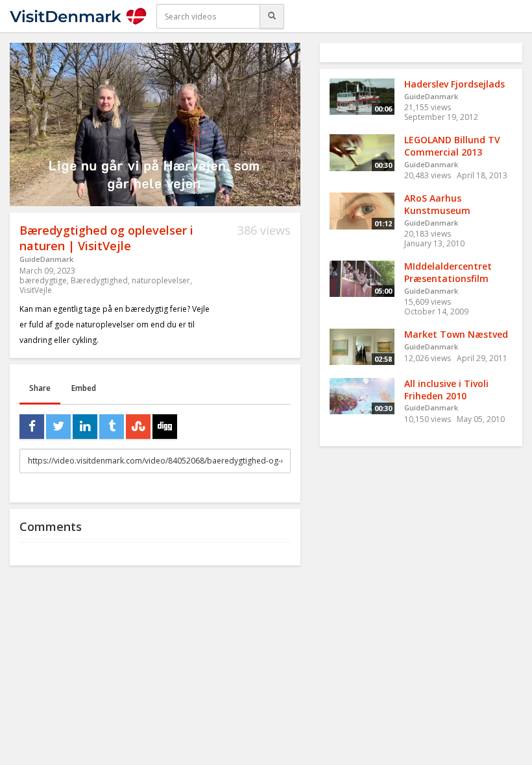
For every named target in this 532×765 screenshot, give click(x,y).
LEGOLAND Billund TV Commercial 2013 (452, 146)
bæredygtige (43, 280)
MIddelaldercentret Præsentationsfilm (448, 272)
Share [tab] (40, 388)
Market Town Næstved (456, 334)
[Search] (272, 16)
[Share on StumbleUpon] (138, 426)
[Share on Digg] (164, 426)
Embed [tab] (83, 388)
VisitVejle (35, 290)
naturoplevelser (161, 280)
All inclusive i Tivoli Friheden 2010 (446, 389)
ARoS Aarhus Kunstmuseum (437, 204)
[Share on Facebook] (31, 426)
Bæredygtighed (99, 280)
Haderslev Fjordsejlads (454, 84)
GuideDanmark (46, 259)
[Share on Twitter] (58, 426)
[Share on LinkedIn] (85, 426)
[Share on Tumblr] (111, 426)
